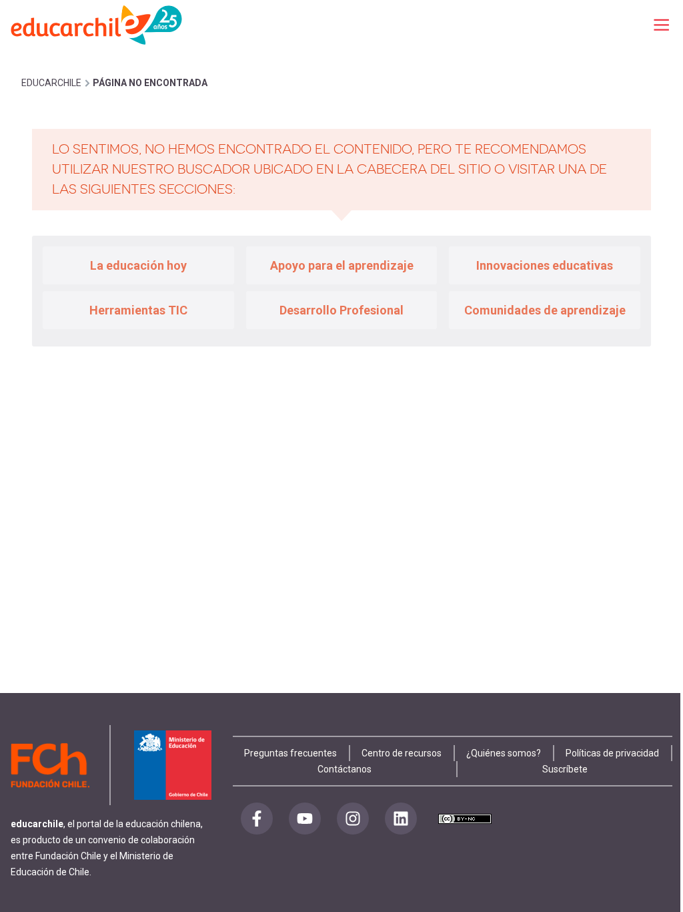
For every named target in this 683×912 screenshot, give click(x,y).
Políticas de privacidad (612, 753)
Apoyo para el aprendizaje (342, 265)
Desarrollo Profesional (341, 310)
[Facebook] (257, 819)
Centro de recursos (402, 753)
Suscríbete (565, 769)
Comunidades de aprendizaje (545, 310)
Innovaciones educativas (544, 265)
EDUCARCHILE (51, 82)
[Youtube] (305, 819)
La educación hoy (138, 265)
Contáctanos (344, 769)
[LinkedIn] (401, 819)
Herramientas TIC (138, 310)
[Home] (97, 24)
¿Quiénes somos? (503, 753)
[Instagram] (353, 819)
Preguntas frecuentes (290, 753)
